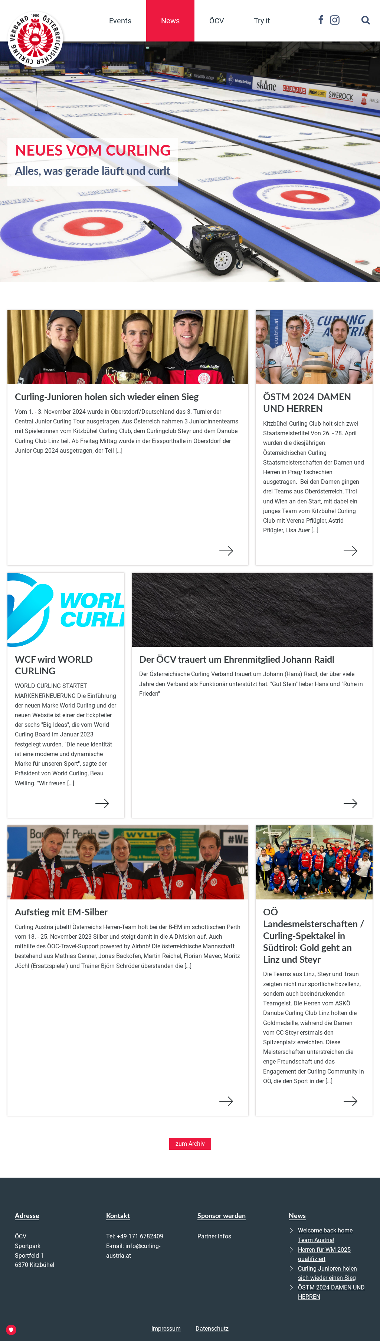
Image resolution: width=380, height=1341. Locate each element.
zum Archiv (190, 1143)
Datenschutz (212, 1328)
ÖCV (216, 20)
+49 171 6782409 (140, 1236)
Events (120, 20)
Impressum (166, 1328)
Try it (262, 20)
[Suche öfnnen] (366, 20)
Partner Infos (214, 1236)
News (170, 20)
